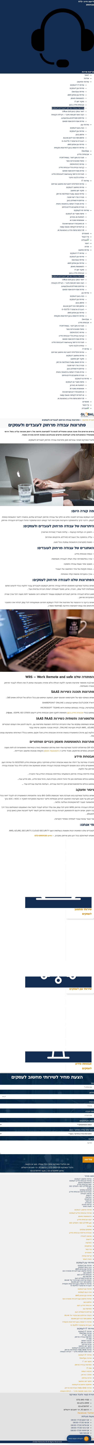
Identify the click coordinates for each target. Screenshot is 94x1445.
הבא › (47, 749)
